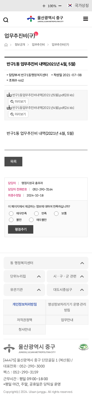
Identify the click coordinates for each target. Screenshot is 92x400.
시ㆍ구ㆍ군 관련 (64, 276)
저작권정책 (24, 320)
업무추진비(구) (60, 44)
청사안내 (25, 329)
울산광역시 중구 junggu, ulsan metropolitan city (45, 20)
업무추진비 (38, 44)
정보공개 (20, 44)
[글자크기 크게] (44, 5)
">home (6, 44)
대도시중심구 (62, 290)
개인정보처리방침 (25, 304)
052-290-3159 (25, 372)
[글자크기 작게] (60, 7)
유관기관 (16, 290)
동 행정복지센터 (21, 263)
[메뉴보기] (85, 18)
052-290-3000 (32, 366)
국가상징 (82, 5)
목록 (13, 161)
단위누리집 (18, 276)
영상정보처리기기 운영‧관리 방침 (67, 307)
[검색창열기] (6, 18)
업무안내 (67, 320)
